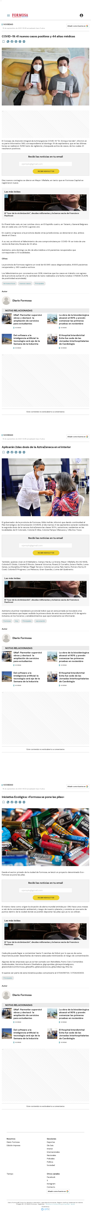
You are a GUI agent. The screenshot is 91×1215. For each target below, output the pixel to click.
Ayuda (73, 1204)
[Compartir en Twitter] (16, 41)
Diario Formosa (22, 300)
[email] (20, 41)
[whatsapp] (8, 41)
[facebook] (12, 41)
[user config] (81, 15)
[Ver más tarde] (3, 41)
